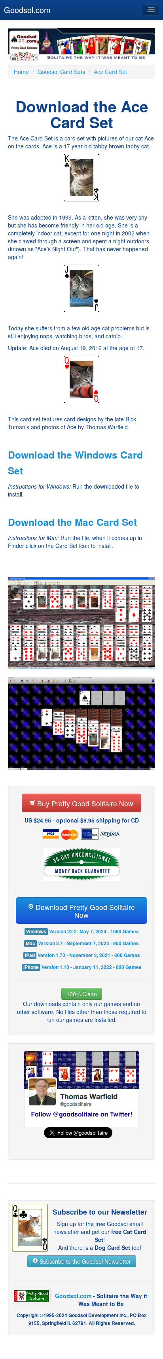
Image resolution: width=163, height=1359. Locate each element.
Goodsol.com (27, 9)
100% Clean (81, 994)
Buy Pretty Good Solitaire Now (84, 803)
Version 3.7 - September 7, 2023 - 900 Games (88, 943)
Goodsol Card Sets (61, 72)
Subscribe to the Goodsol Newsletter (84, 1261)
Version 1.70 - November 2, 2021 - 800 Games (89, 955)
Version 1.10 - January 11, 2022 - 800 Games (92, 967)
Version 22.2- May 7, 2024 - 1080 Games (94, 931)
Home (21, 72)
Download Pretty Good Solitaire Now (84, 911)
